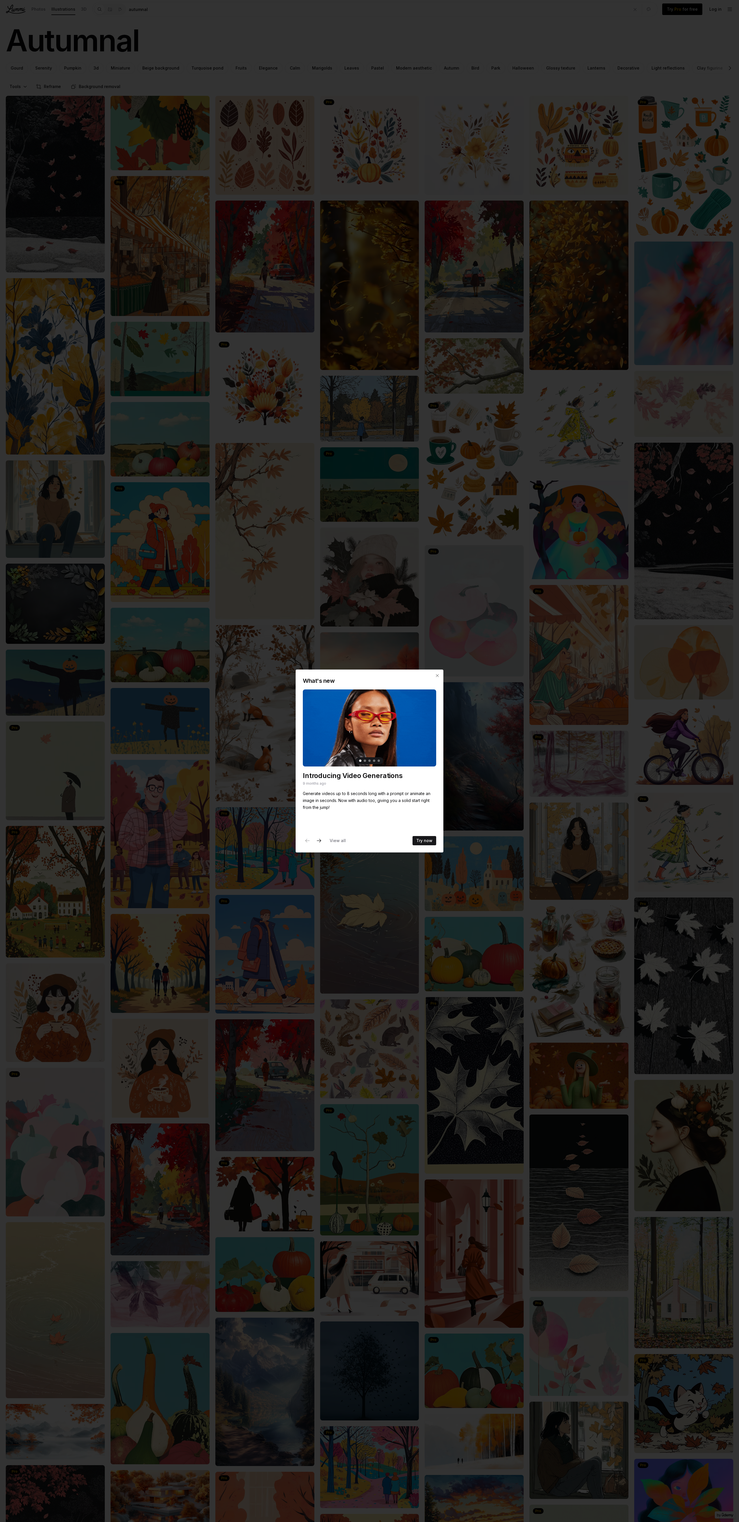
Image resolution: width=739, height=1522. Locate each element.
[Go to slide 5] (379, 761)
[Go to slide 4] (374, 761)
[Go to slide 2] (365, 761)
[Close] (437, 675)
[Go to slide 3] (369, 761)
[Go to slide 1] (360, 761)
